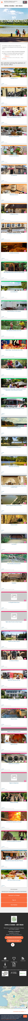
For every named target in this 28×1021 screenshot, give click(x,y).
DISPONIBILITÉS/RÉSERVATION (14, 937)
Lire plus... (4, 58)
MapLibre (24, 1007)
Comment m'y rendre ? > (19, 1011)
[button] (14, 76)
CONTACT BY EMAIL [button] (15, 940)
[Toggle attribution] (26, 1007)
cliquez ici (7, 56)
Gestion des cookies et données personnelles (8, 1019)
